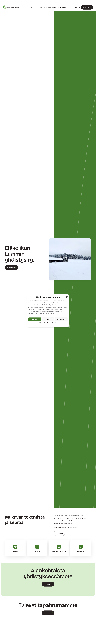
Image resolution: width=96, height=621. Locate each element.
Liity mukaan (59, 533)
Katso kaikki (47, 584)
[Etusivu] (11, 7)
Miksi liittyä (90, 2)
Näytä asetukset (61, 319)
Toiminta (31, 7)
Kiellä (48, 319)
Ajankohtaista (47, 7)
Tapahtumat (39, 7)
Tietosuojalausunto (51, 322)
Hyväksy (34, 319)
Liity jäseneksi (86, 7)
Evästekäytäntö (42, 322)
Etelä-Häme (13, 2)
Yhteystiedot (63, 7)
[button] (67, 297)
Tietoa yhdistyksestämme (79, 2)
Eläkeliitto (5, 2)
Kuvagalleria (55, 7)
